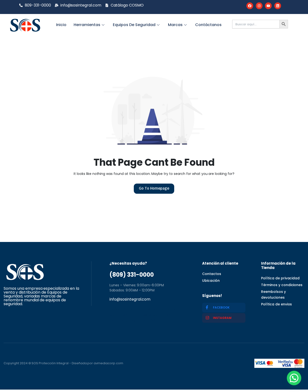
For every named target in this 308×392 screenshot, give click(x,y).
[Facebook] (249, 5)
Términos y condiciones (281, 284)
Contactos (211, 273)
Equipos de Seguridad (134, 25)
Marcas (175, 25)
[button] (294, 378)
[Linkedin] (277, 5)
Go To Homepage (154, 188)
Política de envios (276, 304)
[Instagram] (259, 5)
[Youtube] (268, 5)
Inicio (61, 25)
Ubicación (211, 280)
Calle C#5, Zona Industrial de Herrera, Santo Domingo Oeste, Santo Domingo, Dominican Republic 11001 (145, 314)
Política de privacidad (280, 278)
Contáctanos (208, 25)
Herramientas (87, 25)
